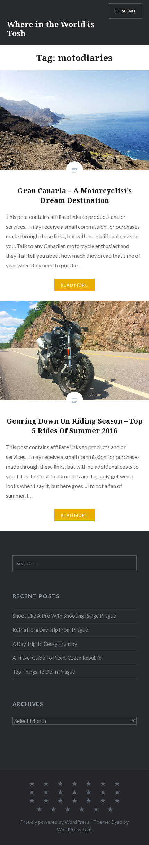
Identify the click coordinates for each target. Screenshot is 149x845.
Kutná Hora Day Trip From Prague (50, 630)
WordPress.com (74, 830)
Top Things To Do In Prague (43, 672)
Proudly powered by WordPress (54, 822)
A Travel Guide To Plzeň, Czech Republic (56, 658)
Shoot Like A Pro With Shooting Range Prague (64, 616)
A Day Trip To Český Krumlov (44, 644)
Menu (128, 11)
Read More (74, 285)
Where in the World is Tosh (50, 28)
